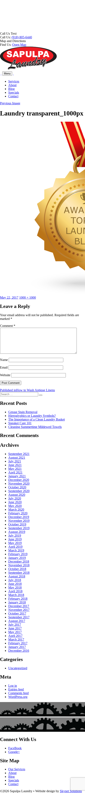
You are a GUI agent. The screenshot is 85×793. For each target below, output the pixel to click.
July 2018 (14, 580)
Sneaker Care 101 (20, 423)
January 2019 (17, 558)
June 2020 (15, 502)
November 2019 (19, 520)
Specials (13, 92)
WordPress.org (17, 697)
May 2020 (15, 506)
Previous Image (10, 103)
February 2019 (17, 554)
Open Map (19, 44)
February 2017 (17, 643)
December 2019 (18, 517)
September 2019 (19, 528)
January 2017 (17, 647)
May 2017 (15, 632)
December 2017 (18, 606)
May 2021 (15, 468)
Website (5, 375)
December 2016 (18, 650)
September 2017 (19, 617)
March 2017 (16, 639)
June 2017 (15, 628)
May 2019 (15, 543)
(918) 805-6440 (22, 37)
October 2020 (17, 487)
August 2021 (16, 457)
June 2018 (15, 584)
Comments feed (18, 693)
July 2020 (14, 498)
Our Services (16, 769)
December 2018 (18, 561)
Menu (7, 73)
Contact (13, 96)
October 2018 (17, 569)
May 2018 (15, 587)
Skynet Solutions (71, 791)
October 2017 (17, 613)
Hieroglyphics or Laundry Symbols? (32, 415)
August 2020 (16, 494)
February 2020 (17, 513)
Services (13, 81)
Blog (11, 89)
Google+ (14, 752)
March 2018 (16, 595)
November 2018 (19, 565)
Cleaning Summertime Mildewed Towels (35, 427)
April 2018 (15, 591)
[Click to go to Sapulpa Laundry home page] (28, 69)
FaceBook (15, 748)
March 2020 (16, 509)
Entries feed (16, 689)
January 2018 (17, 602)
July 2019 (14, 535)
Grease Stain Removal (22, 412)
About (12, 85)
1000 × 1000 (27, 297)
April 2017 (15, 635)
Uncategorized (17, 668)
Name (4, 360)
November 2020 (19, 483)
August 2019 (16, 532)
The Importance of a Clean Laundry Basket (36, 419)
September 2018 (19, 572)
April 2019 (15, 546)
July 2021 (14, 461)
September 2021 (19, 454)
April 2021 (15, 472)
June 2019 (15, 539)
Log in (12, 685)
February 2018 (17, 598)
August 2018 (16, 576)
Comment (7, 326)
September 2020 (19, 491)
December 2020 (18, 480)
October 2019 (17, 524)
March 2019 (16, 550)
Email (4, 367)
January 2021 (17, 476)
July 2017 (14, 624)
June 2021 (15, 465)
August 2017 (16, 621)
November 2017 (19, 610)
